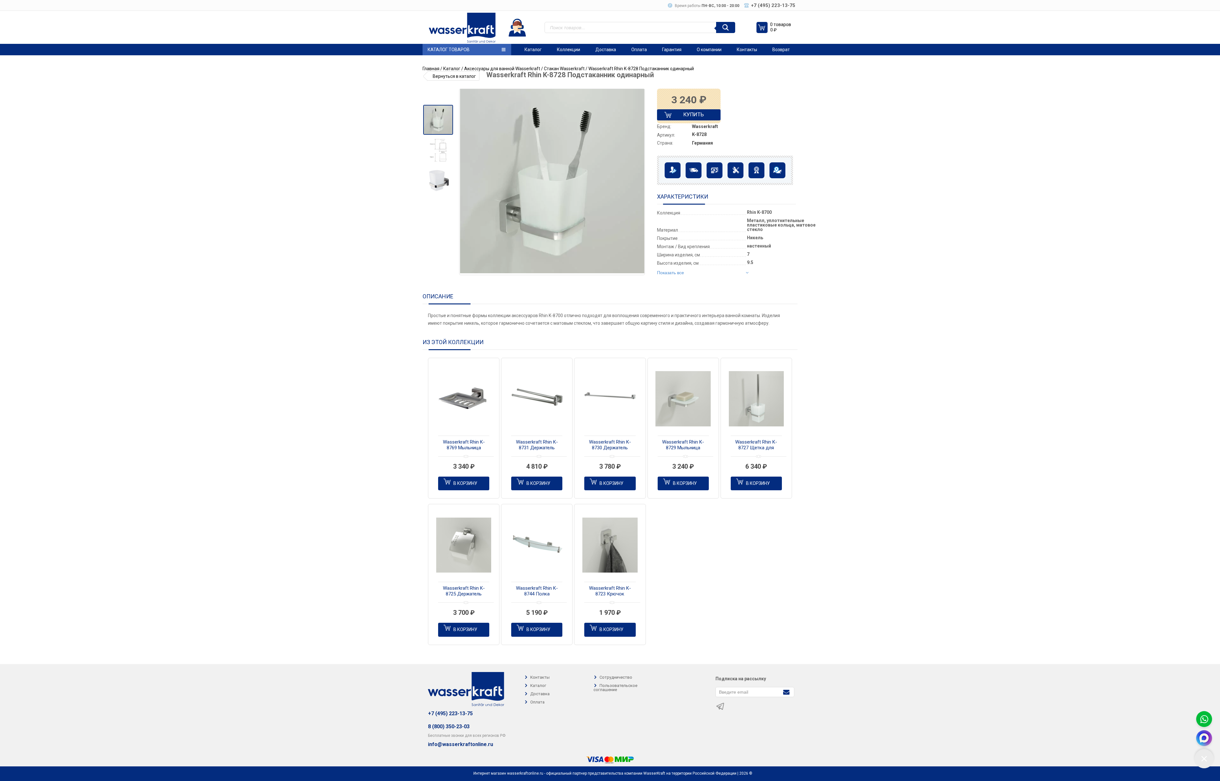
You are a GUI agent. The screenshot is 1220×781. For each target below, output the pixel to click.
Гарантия (671, 49)
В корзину (465, 483)
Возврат (781, 49)
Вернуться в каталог (454, 76)
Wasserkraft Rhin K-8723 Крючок (610, 591)
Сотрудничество (616, 677)
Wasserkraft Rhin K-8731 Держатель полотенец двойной (537, 445)
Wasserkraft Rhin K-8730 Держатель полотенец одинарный (610, 445)
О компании (709, 49)
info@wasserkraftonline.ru (460, 744)
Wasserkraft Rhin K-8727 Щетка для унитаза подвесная (756, 445)
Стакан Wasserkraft (564, 68)
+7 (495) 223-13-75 (450, 713)
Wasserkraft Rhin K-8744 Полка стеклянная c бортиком (536, 591)
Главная (431, 68)
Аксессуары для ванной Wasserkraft (502, 68)
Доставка (605, 49)
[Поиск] (725, 27)
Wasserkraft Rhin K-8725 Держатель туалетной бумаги (464, 591)
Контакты (747, 49)
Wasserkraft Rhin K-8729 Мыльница (683, 445)
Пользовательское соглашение (615, 687)
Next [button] (639, 182)
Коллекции (568, 49)
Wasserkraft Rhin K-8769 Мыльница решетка (464, 445)
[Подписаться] (786, 691)
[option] (438, 120)
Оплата (639, 49)
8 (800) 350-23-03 (449, 726)
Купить (688, 115)
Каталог (533, 49)
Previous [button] (466, 182)
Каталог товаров (449, 49)
